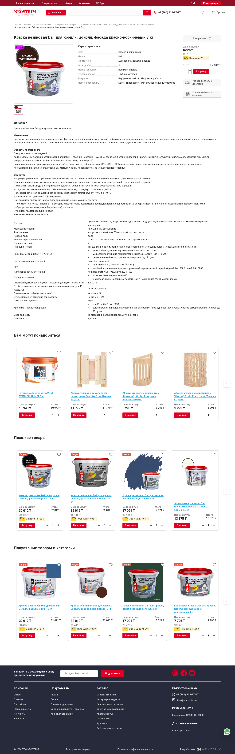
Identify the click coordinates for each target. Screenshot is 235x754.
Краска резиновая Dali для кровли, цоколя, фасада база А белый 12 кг (91, 498)
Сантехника (103, 718)
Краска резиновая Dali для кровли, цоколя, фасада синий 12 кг (39, 607)
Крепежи (102, 723)
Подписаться (112, 673)
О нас (17, 694)
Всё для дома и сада (109, 728)
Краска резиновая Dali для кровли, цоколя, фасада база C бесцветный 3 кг (195, 609)
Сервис (55, 699)
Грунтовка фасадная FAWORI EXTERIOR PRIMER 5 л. (36, 395)
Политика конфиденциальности (135, 749)
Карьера (19, 718)
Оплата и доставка (62, 704)
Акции (54, 694)
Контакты (19, 713)
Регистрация (211, 3)
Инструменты (105, 713)
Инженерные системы (110, 704)
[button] (226, 384)
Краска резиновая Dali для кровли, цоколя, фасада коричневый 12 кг (91, 607)
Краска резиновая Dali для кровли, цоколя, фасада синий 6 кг (143, 497)
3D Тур (100, 3)
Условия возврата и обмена (67, 709)
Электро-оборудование (110, 709)
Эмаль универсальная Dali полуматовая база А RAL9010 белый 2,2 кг (191, 506)
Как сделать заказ (62, 713)
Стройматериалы (107, 694)
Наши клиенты (22, 709)
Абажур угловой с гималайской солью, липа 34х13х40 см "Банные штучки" (91, 396)
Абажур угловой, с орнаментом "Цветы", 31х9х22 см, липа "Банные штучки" (195, 396)
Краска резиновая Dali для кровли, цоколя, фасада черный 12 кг (39, 497)
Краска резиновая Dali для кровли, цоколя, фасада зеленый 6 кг (143, 607)
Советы (18, 699)
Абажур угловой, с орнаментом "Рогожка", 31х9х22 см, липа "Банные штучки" (140, 396)
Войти (194, 3)
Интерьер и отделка (108, 699)
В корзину (201, 71)
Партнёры (20, 704)
